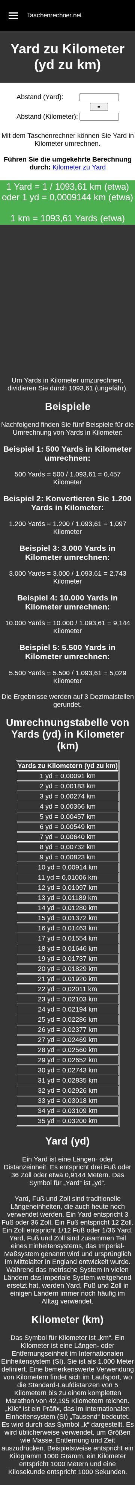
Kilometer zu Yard (79, 167)
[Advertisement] (67, 296)
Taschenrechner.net (54, 15)
